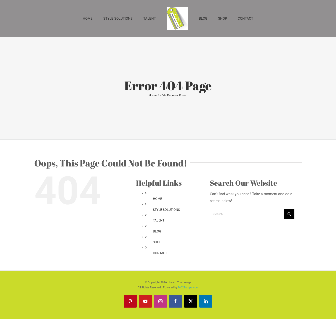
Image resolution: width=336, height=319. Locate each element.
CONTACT (160, 253)
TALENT (158, 220)
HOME (157, 198)
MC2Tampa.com (188, 287)
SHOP (157, 242)
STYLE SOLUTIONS (166, 209)
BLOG (157, 231)
